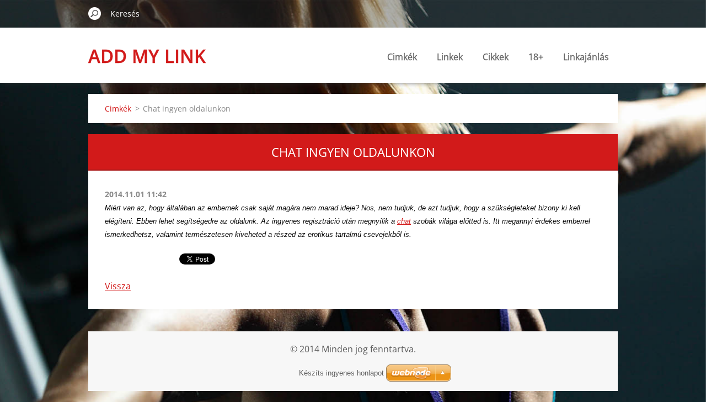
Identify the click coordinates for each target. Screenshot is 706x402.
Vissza (118, 286)
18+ (535, 57)
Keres (94, 13)
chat (404, 221)
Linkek (450, 57)
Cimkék (402, 57)
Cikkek (496, 57)
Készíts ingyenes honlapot (341, 373)
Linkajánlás (586, 57)
